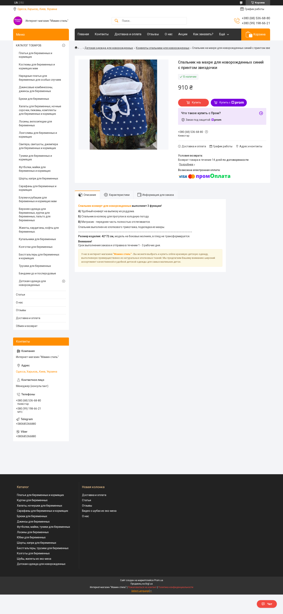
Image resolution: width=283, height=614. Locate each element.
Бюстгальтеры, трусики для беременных (43, 548)
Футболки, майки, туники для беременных (43, 526)
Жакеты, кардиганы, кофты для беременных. (39, 229)
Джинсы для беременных (33, 521)
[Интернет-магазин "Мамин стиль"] (18, 21)
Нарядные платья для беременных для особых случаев (40, 77)
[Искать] (116, 21)
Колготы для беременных (33, 553)
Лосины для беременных (33, 532)
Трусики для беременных (35, 265)
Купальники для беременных (37, 239)
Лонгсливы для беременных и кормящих (38, 134)
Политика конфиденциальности (175, 587)
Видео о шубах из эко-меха (99, 510)
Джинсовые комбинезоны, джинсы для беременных (36, 89)
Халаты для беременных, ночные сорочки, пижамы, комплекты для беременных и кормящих (40, 110)
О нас (168, 34)
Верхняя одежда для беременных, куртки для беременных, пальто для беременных (34, 214)
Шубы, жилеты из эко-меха (34, 558)
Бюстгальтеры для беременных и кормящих (39, 256)
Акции (182, 34)
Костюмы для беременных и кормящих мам (37, 66)
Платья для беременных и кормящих (35, 55)
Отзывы (153, 34)
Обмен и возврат (27, 326)
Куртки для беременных (32, 500)
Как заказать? (203, 34)
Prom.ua (158, 580)
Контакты (102, 34)
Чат (269, 604)
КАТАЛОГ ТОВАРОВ (28, 45)
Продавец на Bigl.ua (142, 583)
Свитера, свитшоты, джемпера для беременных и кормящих (38, 146)
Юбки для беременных (31, 537)
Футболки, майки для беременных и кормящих (35, 169)
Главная (83, 34)
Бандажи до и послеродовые (37, 273)
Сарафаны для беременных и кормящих (37, 188)
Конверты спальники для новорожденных (162, 47)
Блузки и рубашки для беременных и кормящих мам (38, 199)
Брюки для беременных (34, 98)
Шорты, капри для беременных (38, 178)
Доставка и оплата (128, 34)
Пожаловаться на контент (142, 587)
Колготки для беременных (36, 246)
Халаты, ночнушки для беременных (39, 505)
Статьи (20, 294)
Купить (196, 102)
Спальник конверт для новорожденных (104, 205)
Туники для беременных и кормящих (35, 157)
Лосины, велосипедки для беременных (35, 123)
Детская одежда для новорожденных (109, 47)
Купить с (224, 102)
